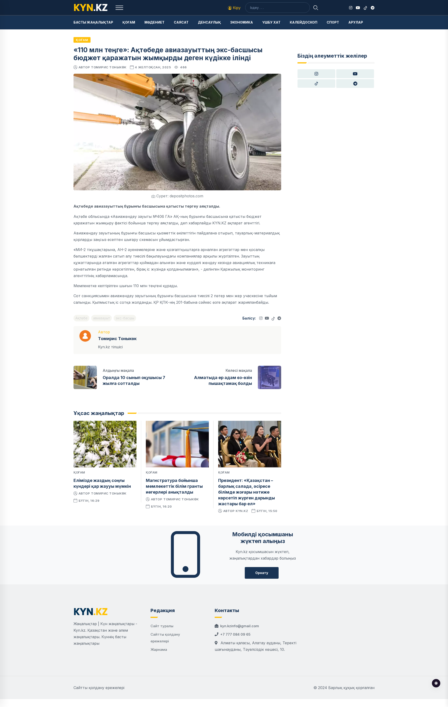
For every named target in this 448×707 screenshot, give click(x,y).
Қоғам (128, 22)
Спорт (333, 22)
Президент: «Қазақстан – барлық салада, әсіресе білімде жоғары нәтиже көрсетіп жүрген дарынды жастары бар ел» (246, 492)
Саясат (181, 22)
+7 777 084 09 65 (235, 634)
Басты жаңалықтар (93, 22)
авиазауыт (101, 318)
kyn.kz (242, 511)
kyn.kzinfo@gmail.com (239, 626)
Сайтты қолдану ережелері (99, 687)
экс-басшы (125, 318)
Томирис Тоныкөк (108, 67)
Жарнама (158, 649)
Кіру (236, 7)
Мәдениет (154, 22)
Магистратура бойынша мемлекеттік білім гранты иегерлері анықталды (174, 486)
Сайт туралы (161, 626)
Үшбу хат (271, 22)
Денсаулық (209, 22)
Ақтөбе (81, 318)
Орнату (261, 573)
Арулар (355, 22)
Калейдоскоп (303, 22)
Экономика (241, 22)
